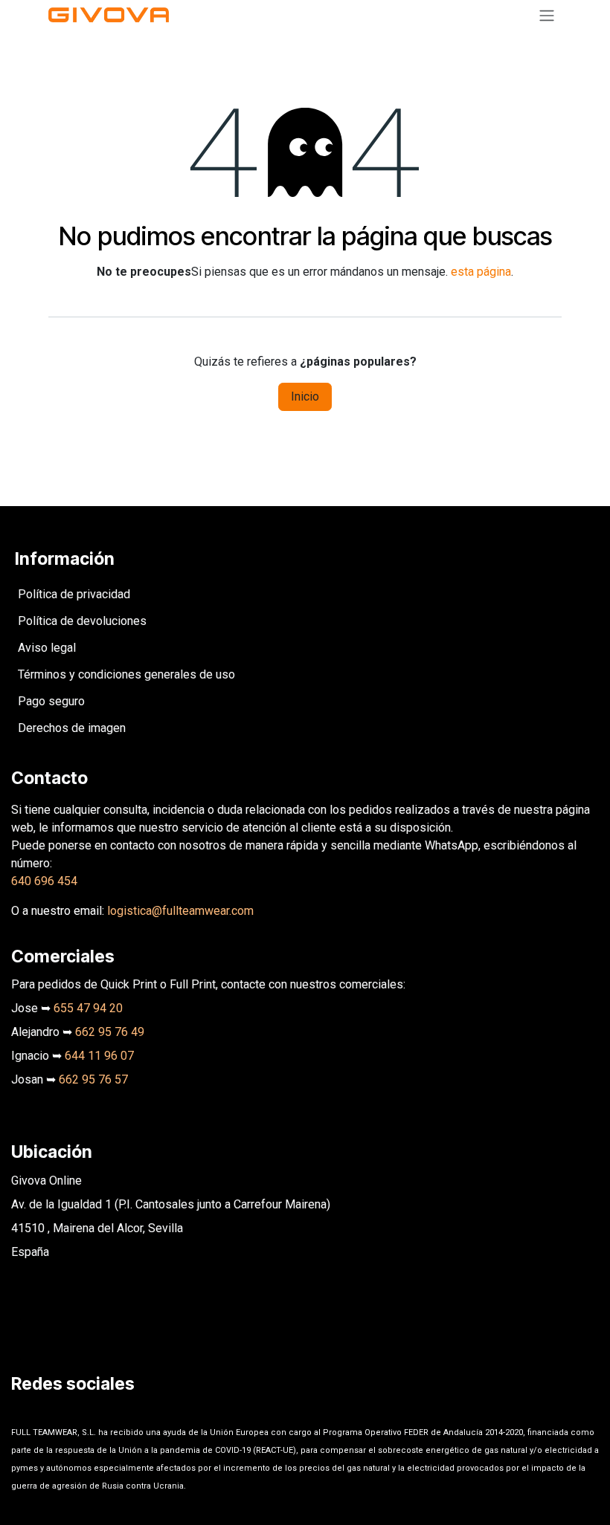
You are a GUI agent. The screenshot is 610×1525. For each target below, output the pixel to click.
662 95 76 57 (93, 1079)
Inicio (305, 396)
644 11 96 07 (99, 1056)
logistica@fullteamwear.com (180, 911)
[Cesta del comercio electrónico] (511, 15)
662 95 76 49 (109, 1032)
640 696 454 (44, 881)
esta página (481, 272)
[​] (20, 1411)
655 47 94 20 (88, 1008)
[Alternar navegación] (547, 15)
